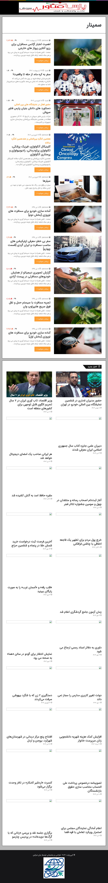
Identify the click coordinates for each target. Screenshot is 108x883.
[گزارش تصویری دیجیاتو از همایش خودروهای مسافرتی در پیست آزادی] (78, 280)
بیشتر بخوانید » (42, 60)
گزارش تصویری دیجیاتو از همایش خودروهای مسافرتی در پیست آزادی (30, 274)
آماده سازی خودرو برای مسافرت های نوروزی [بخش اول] (29, 335)
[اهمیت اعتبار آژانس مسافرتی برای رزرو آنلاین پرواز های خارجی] (78, 52)
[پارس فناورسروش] (54, 7)
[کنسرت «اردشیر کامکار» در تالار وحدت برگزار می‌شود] (29, 764)
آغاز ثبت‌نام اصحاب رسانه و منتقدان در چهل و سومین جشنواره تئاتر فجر (79, 502)
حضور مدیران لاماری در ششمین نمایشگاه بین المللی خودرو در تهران (81, 402)
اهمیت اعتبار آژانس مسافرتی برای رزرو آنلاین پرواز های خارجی (30, 46)
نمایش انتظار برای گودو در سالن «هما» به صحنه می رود (29, 656)
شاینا (46, 70)
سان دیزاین (37, 855)
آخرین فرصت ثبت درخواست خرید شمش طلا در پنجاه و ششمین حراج (32, 543)
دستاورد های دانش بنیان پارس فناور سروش (29, 108)
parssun (45, 40)
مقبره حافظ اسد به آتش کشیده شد (32, 495)
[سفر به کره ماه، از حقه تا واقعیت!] (78, 82)
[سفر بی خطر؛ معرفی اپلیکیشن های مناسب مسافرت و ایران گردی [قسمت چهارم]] (78, 249)
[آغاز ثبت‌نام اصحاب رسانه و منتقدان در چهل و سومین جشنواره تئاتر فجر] (79, 482)
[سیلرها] (78, 189)
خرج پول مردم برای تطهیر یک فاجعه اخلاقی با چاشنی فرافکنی (81, 542)
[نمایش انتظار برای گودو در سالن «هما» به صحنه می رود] (29, 635)
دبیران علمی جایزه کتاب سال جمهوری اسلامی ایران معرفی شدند (80, 448)
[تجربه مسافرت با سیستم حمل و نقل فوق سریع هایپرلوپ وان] (78, 310)
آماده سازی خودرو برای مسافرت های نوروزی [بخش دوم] (29, 213)
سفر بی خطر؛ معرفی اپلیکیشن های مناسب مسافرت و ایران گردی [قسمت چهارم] (29, 245)
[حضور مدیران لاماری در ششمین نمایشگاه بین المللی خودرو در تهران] (79, 384)
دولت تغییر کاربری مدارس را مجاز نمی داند (80, 697)
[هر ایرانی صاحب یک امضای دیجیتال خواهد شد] (29, 434)
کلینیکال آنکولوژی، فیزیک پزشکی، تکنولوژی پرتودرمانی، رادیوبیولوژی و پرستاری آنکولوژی (29, 147)
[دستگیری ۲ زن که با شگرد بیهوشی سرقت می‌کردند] (29, 679)
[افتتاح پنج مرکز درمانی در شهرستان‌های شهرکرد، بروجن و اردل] (29, 720)
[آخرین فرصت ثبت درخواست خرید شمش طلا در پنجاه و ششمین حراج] (29, 525)
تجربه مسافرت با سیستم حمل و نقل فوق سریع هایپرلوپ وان (29, 304)
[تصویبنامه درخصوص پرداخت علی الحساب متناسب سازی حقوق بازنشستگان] (79, 764)
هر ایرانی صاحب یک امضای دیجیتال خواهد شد (30, 456)
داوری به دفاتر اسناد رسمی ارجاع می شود (81, 649)
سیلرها (46, 181)
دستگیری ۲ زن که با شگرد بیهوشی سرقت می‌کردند (32, 697)
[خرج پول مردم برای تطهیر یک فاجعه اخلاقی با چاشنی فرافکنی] (79, 525)
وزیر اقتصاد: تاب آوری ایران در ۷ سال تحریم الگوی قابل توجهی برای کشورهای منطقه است (30, 404)
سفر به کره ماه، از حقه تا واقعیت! (31, 74)
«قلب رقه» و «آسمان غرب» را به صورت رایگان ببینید (30, 589)
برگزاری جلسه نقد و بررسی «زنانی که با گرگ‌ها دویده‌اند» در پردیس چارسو (30, 835)
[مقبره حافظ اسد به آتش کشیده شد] (29, 479)
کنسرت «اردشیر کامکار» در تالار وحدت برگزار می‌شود (30, 785)
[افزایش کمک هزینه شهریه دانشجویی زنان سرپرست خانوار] (79, 720)
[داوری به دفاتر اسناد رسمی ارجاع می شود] (79, 632)
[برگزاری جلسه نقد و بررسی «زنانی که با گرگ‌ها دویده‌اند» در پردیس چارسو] (29, 814)
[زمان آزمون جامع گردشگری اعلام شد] (79, 581)
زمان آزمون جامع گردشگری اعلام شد (81, 612)
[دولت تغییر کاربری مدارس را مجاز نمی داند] (79, 679)
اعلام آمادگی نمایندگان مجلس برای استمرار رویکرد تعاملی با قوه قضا (81, 830)
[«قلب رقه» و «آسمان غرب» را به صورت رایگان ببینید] (29, 569)
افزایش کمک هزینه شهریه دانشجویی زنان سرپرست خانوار (80, 739)
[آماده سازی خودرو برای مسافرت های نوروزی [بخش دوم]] (78, 219)
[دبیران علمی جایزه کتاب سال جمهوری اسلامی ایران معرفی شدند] (79, 430)
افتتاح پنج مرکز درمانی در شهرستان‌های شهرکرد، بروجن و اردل (29, 739)
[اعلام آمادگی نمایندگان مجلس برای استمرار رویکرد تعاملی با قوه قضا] (79, 812)
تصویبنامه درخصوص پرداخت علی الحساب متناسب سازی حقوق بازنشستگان (82, 787)
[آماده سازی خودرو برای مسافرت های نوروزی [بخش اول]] (78, 340)
